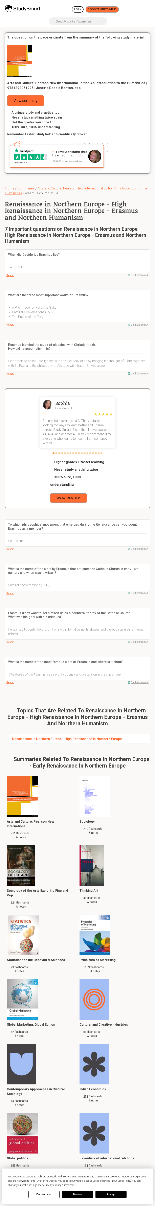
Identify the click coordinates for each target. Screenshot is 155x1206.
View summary (26, 100)
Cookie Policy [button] (124, 1180)
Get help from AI (140, 275)
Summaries (26, 188)
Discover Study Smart (102, 9)
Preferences (43, 1194)
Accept (111, 1194)
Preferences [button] (68, 1185)
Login (77, 9)
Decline (77, 1194)
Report (10, 275)
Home (9, 188)
